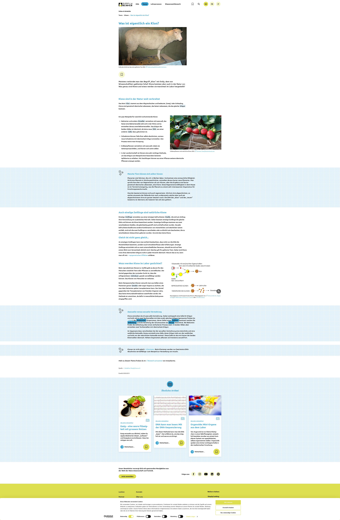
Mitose (171, 322)
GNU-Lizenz (201, 297)
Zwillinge (128, 217)
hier (130, 320)
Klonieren (150, 349)
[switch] (148, 516)
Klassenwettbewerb (173, 4)
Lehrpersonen (156, 4)
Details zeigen (190, 516)
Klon (128, 103)
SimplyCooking (213, 496)
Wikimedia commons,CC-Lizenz (184, 297)
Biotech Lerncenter (155, 361)
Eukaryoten (141, 320)
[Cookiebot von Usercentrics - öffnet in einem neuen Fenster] (108, 516)
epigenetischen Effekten (139, 255)
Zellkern (175, 320)
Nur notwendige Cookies (228, 512)
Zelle (130, 132)
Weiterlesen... (129, 447)
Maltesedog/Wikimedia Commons (157, 67)
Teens (145, 4)
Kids (137, 4)
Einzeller (141, 121)
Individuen (135, 276)
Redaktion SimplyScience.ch (132, 368)
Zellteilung (132, 322)
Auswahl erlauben (228, 507)
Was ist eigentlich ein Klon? (139, 15)
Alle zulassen (228, 502)
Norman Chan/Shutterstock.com (206, 151)
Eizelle (167, 217)
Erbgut (182, 106)
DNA (154, 129)
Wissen (126, 15)
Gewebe (135, 286)
